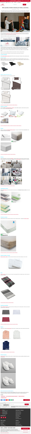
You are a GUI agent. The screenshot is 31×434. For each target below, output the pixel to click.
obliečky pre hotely (3, 397)
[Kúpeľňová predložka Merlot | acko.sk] (6, 322)
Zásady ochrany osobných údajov (5, 432)
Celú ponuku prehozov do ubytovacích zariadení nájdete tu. (8, 185)
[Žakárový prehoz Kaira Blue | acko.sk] (6, 176)
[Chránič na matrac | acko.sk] (8, 251)
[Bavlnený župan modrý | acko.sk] (6, 350)
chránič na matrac (26, 218)
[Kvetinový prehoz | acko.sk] (16, 176)
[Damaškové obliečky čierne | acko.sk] (12, 66)
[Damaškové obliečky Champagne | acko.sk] (20, 66)
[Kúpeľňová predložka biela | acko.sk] (16, 315)
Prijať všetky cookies (25, 428)
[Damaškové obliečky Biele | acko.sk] (4, 66)
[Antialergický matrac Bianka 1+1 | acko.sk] (6, 202)
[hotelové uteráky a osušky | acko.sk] (15, 264)
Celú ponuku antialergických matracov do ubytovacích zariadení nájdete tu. (10, 214)
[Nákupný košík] (28, 4)
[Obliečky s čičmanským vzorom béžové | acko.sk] (6, 103)
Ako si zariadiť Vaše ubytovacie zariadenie (11, 396)
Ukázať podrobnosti (25, 432)
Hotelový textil (3, 396)
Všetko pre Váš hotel (21, 396)
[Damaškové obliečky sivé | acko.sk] (4, 71)
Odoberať (26, 404)
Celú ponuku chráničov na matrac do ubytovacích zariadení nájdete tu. (9, 252)
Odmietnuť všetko (25, 430)
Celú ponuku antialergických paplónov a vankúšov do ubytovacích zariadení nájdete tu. (11, 125)
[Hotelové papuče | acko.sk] (8, 388)
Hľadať (24, 4)
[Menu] (29, 4)
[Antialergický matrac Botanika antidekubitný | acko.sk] (16, 202)
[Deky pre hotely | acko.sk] (8, 287)
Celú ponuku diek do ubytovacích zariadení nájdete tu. (7, 302)
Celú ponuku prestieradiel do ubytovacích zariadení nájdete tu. (8, 154)
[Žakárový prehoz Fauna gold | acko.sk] (6, 184)
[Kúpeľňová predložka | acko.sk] (6, 315)
